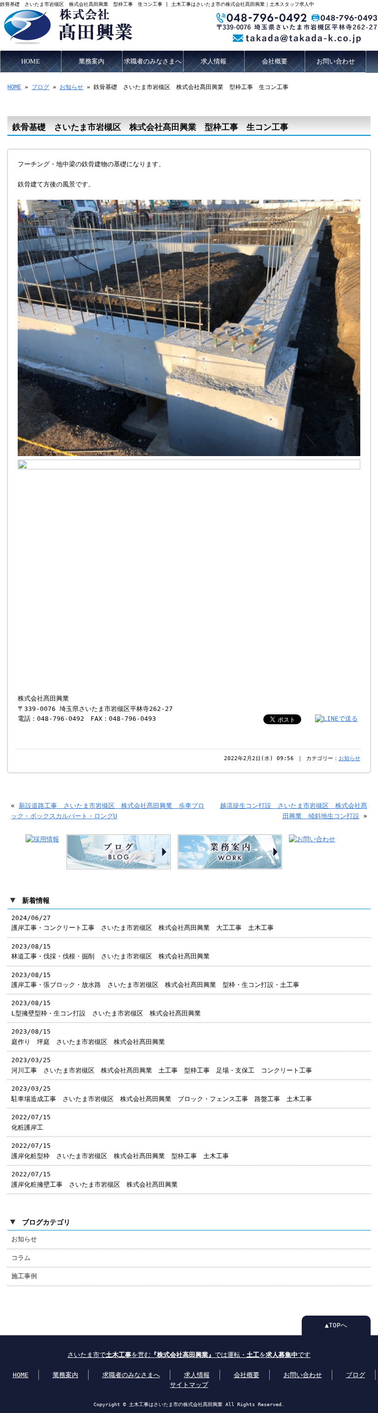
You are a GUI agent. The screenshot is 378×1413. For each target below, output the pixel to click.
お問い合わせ (335, 61)
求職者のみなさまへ (153, 61)
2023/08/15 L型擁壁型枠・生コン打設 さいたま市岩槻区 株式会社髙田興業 (106, 1007)
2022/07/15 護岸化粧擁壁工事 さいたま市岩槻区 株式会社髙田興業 (94, 1179)
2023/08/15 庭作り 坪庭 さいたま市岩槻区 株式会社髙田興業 (88, 1036)
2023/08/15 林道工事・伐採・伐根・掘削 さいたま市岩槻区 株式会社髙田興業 (110, 951)
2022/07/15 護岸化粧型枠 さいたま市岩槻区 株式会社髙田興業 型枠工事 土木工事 (120, 1150)
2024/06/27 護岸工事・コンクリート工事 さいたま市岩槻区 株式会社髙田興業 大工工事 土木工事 (142, 922)
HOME (30, 61)
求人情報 (213, 61)
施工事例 (24, 1276)
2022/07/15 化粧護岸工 (31, 1122)
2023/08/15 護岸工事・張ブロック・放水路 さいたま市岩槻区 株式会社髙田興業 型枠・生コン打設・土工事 (155, 979)
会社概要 (274, 61)
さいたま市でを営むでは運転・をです (189, 1354)
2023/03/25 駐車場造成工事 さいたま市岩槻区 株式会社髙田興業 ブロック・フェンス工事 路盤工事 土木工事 (161, 1093)
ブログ (40, 87)
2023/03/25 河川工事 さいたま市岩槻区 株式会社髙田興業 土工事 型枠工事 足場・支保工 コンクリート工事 (161, 1065)
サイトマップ (189, 1384)
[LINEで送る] (336, 718)
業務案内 (91, 61)
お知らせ (71, 87)
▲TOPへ (336, 1325)
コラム (21, 1257)
